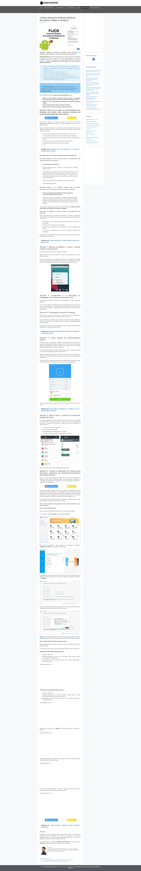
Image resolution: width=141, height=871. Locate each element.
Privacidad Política (76, 866)
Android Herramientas (48, 7)
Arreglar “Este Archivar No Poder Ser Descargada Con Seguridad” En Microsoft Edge (93, 89)
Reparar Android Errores (46, 858)
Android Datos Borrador (91, 121)
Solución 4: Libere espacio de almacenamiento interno (56, 73)
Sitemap (70, 866)
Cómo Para (88, 128)
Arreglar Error (85, 7)
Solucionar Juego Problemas (92, 142)
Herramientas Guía (60, 7)
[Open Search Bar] (40, 11)
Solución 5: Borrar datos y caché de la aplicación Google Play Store (59, 75)
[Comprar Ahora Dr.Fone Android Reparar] (72, 118)
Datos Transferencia (90, 134)
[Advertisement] (93, 32)
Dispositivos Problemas (94, 7)
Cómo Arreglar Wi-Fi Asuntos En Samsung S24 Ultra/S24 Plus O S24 (93, 75)
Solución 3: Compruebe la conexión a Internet (54, 72)
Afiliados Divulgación (95, 866)
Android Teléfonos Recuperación (93, 125)
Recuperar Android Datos (51, 866)
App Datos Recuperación (91, 127)
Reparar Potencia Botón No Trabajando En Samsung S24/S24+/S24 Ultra (92, 98)
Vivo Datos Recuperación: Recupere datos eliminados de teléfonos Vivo (55, 861)
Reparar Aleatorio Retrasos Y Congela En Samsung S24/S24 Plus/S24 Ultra (92, 84)
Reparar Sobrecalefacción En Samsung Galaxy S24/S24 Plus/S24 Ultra (92, 79)
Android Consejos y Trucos (92, 119)
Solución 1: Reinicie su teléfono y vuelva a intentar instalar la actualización (61, 66)
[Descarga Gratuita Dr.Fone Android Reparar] (51, 118)
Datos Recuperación (71, 7)
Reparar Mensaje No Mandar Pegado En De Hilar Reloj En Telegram (92, 93)
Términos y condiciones (86, 866)
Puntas (78, 7)
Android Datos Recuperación (92, 123)
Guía (87, 135)
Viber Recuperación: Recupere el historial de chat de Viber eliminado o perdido (57, 859)
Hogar (41, 7)
